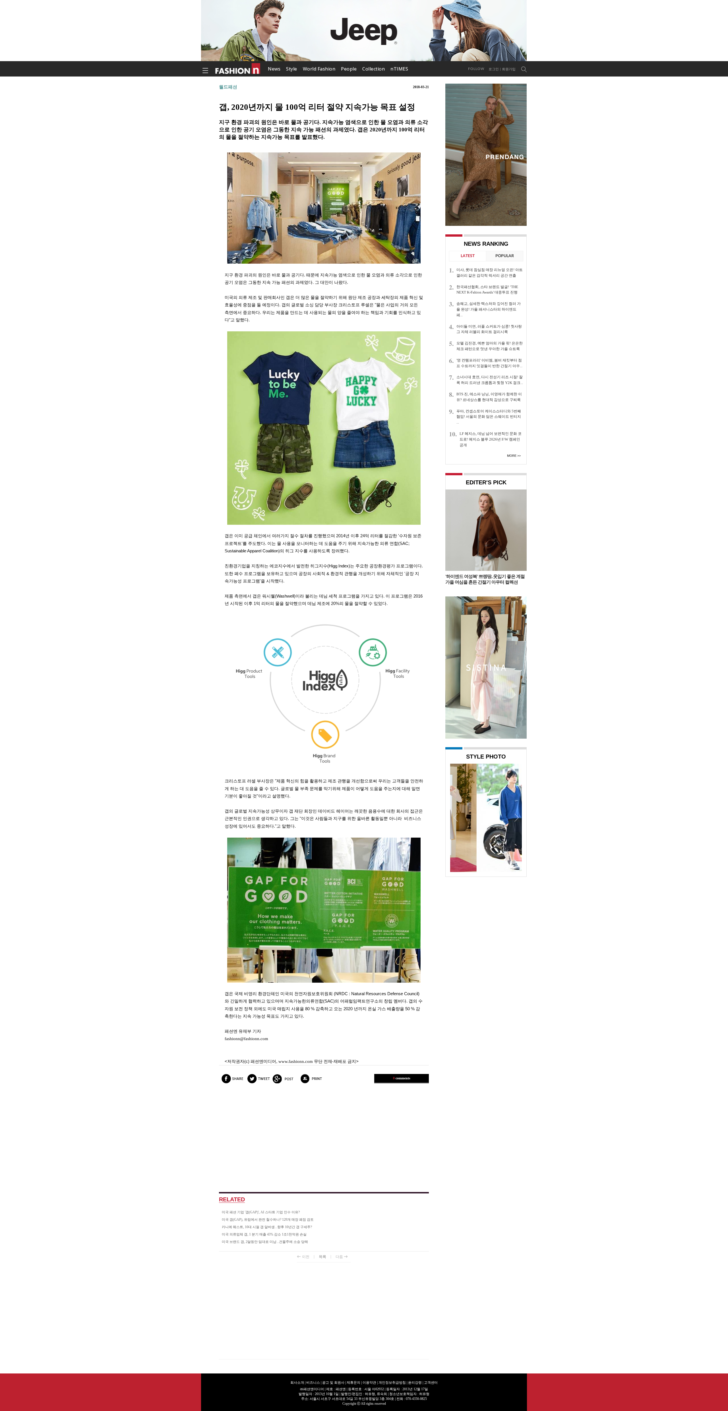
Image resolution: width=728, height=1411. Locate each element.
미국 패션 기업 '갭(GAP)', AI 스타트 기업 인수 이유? (261, 1212)
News (274, 69)
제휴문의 (353, 1383)
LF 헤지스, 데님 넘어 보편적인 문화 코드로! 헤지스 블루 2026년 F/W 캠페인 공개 (491, 439)
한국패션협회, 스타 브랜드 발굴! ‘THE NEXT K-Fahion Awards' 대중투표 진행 (487, 290)
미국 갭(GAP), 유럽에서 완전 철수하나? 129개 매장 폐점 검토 (268, 1220)
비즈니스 (313, 1383)
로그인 (494, 69)
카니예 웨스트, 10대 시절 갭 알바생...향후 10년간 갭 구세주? (267, 1227)
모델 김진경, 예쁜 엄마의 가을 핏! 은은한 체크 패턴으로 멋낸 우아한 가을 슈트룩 (489, 346)
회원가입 (509, 69)
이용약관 (369, 1383)
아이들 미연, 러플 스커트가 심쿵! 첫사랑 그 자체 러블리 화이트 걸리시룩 (489, 329)
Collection (373, 69)
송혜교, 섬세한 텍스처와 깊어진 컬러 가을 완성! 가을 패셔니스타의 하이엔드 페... (488, 309)
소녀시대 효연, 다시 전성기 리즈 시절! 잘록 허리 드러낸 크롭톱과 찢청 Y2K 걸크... (489, 380)
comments (401, 1078)
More (511, 455)
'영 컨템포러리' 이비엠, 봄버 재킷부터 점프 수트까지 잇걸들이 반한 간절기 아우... (489, 363)
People (349, 69)
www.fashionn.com (295, 1061)
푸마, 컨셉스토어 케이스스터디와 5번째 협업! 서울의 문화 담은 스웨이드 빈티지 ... (488, 417)
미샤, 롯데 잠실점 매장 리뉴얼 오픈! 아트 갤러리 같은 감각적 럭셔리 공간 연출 (489, 273)
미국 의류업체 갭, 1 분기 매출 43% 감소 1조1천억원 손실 (264, 1234)
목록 (322, 1257)
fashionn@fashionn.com (246, 1038)
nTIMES (399, 69)
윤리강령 (415, 1383)
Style (291, 69)
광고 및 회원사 (333, 1383)
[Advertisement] (324, 1138)
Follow (476, 69)
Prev (456, 817)
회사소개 (297, 1383)
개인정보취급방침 (392, 1383)
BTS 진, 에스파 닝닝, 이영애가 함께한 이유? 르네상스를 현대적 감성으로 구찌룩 (489, 397)
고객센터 (431, 1383)
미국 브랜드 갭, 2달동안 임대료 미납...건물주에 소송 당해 (265, 1242)
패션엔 (238, 69)
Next (516, 817)
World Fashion (319, 69)
